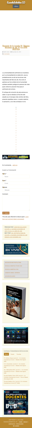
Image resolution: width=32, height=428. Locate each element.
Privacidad (19, 424)
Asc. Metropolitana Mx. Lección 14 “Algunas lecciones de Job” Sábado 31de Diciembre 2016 (16, 235)
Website (4, 187)
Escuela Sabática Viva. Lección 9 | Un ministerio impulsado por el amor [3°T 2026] (15, 382)
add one (15, 165)
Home (20, 422)
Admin (16, 426)
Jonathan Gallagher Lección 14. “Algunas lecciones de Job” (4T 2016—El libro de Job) (15, 229)
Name (4, 174)
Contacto (12, 424)
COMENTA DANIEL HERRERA (12, 272)
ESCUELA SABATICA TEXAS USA (13, 266)
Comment (5, 194)
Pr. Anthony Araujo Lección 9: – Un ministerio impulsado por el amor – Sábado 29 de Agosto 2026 (15, 359)
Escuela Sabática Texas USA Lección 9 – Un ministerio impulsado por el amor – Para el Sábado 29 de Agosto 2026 (16, 377)
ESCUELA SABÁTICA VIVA (11, 269)
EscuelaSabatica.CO (16, 2)
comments (7, 54)
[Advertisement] (16, 28)
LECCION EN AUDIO (10, 276)
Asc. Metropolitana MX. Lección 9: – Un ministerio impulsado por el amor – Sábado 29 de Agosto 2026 (16, 371)
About (26, 422)
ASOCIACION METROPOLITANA (13, 262)
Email (4, 180)
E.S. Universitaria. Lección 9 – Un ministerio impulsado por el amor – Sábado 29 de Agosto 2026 (15, 365)
